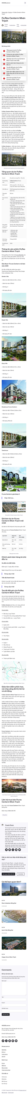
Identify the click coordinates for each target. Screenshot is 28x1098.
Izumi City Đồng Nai (7, 930)
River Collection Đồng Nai (9, 903)
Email (3, 1002)
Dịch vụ (3, 1052)
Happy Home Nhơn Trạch (9, 957)
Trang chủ (4, 12)
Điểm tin (4, 1065)
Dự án (10, 12)
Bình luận (4, 981)
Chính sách (11, 1092)
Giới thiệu (4, 1050)
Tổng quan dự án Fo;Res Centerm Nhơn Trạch (13, 51)
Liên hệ (3, 1056)
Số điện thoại (5, 1008)
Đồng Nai (5, 815)
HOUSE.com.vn (6, 3)
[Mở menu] (25, 3)
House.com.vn (22, 1090)
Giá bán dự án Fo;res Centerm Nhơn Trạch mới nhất (15, 59)
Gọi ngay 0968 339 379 (8, 874)
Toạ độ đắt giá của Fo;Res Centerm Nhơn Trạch (14, 68)
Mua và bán (5, 1068)
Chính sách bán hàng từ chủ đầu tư (15, 64)
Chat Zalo (20, 874)
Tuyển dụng (5, 1054)
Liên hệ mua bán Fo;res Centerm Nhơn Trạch (13, 78)
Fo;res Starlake (19, 255)
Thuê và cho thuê (6, 1070)
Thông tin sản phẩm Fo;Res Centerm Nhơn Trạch (14, 55)
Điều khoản (4, 1092)
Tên (3, 997)
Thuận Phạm (9, 825)
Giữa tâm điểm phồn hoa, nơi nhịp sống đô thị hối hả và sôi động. (15, 73)
